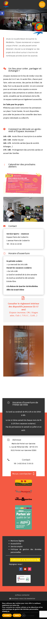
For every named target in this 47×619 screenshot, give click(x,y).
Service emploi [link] (17, 546)
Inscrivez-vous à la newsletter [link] (23, 599)
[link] (2, 13)
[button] (42, 4)
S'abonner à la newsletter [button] (24, 560)
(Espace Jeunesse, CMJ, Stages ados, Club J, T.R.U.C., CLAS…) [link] (23, 309)
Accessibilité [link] (16, 544)
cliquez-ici (5, 611)
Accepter (7, 615)
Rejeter (17, 615)
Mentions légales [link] (17, 541)
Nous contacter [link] (23, 595)
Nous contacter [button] (22, 473)
